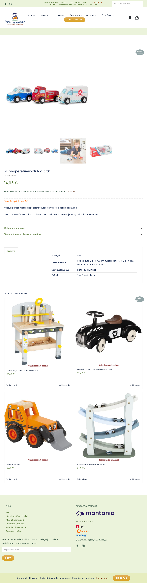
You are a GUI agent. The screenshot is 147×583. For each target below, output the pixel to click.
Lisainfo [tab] (11, 251)
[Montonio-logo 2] (95, 511)
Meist (8, 512)
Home (55, 27)
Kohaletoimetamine (16, 527)
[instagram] (10, 4)
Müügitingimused (15, 520)
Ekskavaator (13, 464)
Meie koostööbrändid (17, 516)
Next (141, 94)
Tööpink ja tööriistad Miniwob (22, 370)
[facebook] (5, 4)
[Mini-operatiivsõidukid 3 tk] (73, 94)
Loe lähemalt (102, 578)
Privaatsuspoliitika (15, 523)
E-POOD (64, 27)
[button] (73, 228)
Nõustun (121, 578)
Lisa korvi (13, 385)
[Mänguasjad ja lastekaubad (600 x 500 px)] (15, 11)
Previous (6, 94)
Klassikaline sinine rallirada (91, 464)
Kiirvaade (65, 385)
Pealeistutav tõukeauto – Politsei (94, 369)
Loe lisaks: (71, 191)
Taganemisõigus (14, 531)
